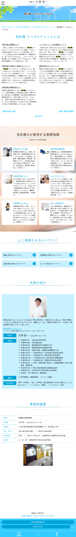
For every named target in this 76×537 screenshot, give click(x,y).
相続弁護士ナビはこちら (12, 329)
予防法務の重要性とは (10, 45)
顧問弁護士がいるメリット (49, 66)
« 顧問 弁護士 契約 (9, 111)
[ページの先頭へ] (72, 527)
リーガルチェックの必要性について (52, 45)
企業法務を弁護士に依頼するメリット (16, 66)
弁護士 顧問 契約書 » (66, 111)
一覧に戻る (38, 116)
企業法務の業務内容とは (11, 87)
